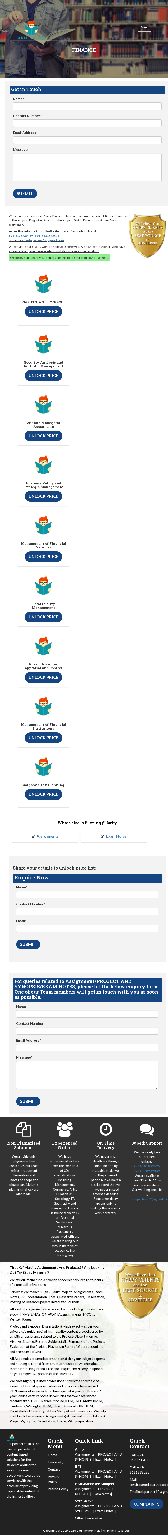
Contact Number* (27, 115)
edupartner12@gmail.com (45, 240)
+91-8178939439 (21, 235)
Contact (54, 1469)
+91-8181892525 (47, 235)
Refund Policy (58, 1489)
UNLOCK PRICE (43, 311)
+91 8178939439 (147, 1171)
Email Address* (25, 132)
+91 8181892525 (147, 1166)
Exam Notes (116, 836)
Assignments (47, 836)
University (55, 1462)
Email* (21, 921)
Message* (21, 149)
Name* (18, 99)
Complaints (146, 1504)
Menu (145, 27)
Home (52, 1455)
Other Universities (89, 1518)
